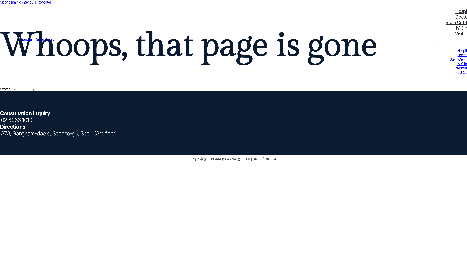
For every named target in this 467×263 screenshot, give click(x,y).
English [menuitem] (251, 159)
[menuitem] (214, 159)
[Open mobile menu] (437, 43)
